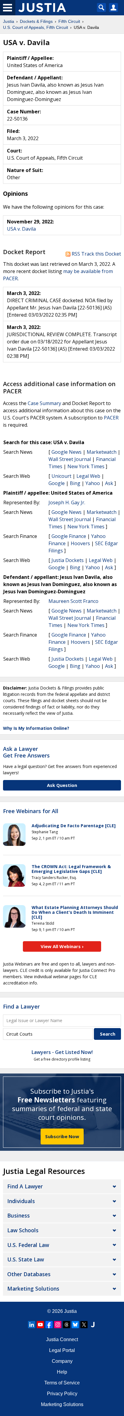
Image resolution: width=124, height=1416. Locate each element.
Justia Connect (62, 1339)
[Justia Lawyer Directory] (92, 1324)
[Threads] (66, 1324)
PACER (111, 417)
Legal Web (88, 476)
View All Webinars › (62, 946)
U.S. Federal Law (28, 1245)
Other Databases (29, 1274)
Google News (66, 452)
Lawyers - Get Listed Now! (62, 1052)
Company (62, 1361)
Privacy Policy (62, 1393)
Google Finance (68, 536)
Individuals (21, 1201)
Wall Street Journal (69, 459)
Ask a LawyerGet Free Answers (26, 752)
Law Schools (23, 1230)
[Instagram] (57, 1324)
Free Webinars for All (30, 811)
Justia (70, 1311)
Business (18, 1215)
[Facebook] (49, 1324)
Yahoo (92, 483)
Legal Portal (62, 1350)
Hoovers (80, 543)
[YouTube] (40, 1324)
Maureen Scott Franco (73, 601)
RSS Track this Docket (95, 253)
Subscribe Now (62, 1136)
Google (56, 483)
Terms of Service (62, 1382)
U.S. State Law (25, 1259)
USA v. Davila (21, 229)
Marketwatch (101, 452)
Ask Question (62, 785)
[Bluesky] (75, 1324)
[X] (84, 1324)
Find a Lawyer (21, 1006)
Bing (75, 483)
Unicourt (61, 476)
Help (62, 1372)
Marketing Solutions (33, 1288)
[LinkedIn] (31, 1324)
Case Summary (44, 403)
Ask (109, 483)
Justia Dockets (67, 560)
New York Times (85, 466)
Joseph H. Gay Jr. (66, 502)
